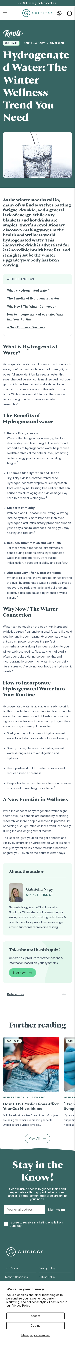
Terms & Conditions (16, 1277)
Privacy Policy (47, 1268)
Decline (36, 1325)
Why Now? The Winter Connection (31, 306)
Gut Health (11, 43)
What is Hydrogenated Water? (28, 290)
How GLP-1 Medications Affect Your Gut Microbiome (31, 1106)
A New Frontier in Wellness (26, 327)
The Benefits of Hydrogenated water (33, 298)
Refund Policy (47, 1277)
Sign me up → (58, 1210)
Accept (35, 1315)
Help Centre (12, 1268)
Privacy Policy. (21, 1305)
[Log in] (59, 13)
